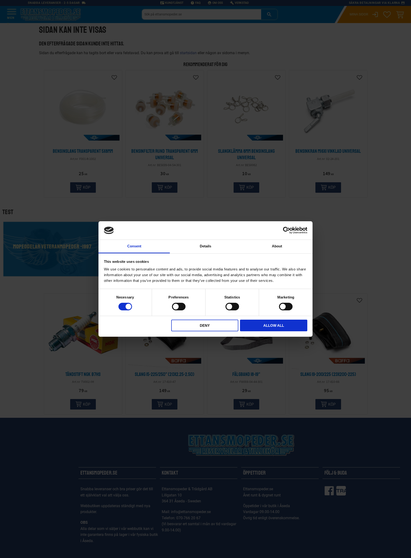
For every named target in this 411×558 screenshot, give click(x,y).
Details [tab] (205, 246)
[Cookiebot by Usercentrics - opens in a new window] (286, 230)
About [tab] (277, 246)
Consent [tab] (134, 246)
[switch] (179, 306)
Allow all (273, 325)
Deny (205, 325)
